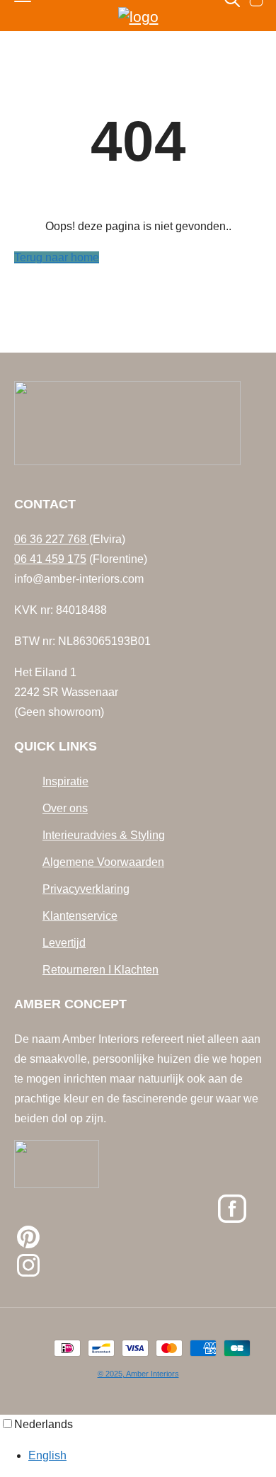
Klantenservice (79, 916)
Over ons (65, 808)
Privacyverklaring (86, 889)
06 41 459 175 (50, 559)
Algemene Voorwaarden (103, 862)
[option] (152, 1456)
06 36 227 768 (51, 539)
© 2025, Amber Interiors (138, 1373)
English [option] (47, 1455)
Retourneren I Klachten (100, 970)
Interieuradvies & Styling (103, 835)
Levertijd (64, 943)
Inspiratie (65, 781)
